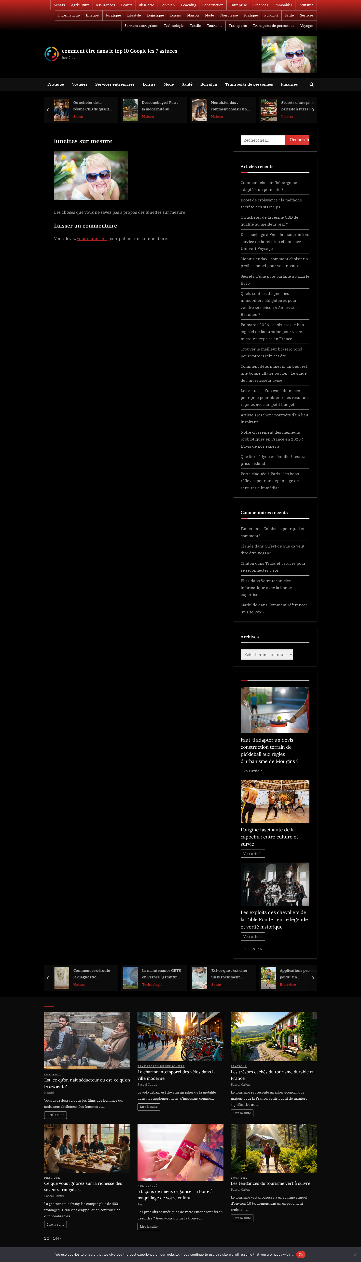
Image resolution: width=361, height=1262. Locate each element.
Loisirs (175, 15)
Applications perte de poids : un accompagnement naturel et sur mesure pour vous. (297, 974)
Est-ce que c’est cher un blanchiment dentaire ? (227, 974)
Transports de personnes (273, 25)
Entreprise (238, 5)
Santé (289, 15)
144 (56, 1238)
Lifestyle (134, 15)
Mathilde (249, 604)
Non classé (229, 15)
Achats (59, 5)
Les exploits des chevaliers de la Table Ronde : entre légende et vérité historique (274, 919)
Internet (92, 15)
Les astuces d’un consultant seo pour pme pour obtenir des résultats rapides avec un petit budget (275, 397)
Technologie (174, 25)
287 (255, 948)
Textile (195, 25)
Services (307, 15)
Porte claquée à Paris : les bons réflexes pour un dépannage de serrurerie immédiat (270, 480)
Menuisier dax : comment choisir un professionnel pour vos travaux (227, 106)
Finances (260, 5)
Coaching (188, 5)
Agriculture (80, 5)
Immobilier (283, 5)
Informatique (69, 15)
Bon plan (167, 5)
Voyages (307, 25)
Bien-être (146, 5)
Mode (209, 15)
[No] (354, 1254)
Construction (212, 5)
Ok (301, 1254)
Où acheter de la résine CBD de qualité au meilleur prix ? (91, 106)
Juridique (113, 15)
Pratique (251, 15)
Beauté (127, 5)
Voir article (253, 771)
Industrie (306, 5)
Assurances (105, 5)
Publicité (271, 15)
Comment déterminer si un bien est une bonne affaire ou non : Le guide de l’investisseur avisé (274, 373)
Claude (247, 545)
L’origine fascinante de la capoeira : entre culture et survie (269, 837)
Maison (193, 15)
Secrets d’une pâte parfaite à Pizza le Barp (296, 106)
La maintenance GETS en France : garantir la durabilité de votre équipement (159, 974)
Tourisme (214, 25)
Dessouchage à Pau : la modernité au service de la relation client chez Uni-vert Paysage (158, 106)
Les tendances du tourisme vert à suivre (270, 1183)
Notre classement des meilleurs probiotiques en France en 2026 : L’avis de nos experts (272, 439)
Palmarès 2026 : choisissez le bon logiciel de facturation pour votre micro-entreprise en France (272, 331)
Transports (238, 25)
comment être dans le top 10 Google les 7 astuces (119, 50)
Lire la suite (55, 1115)
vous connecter (92, 238)
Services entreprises (141, 25)
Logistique (155, 15)
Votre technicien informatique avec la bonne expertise (266, 587)
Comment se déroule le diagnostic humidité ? (89, 974)
